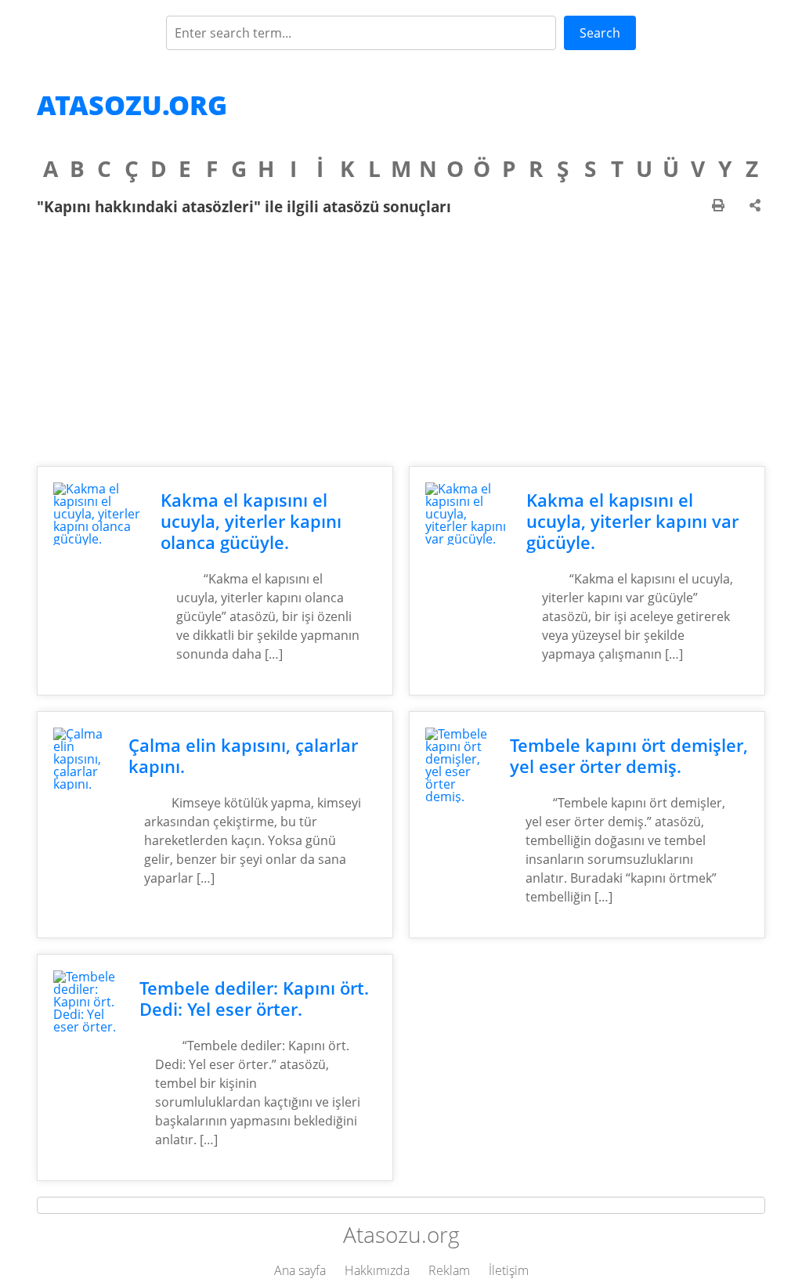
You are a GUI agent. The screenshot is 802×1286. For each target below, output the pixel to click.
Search (600, 33)
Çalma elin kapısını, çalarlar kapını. (243, 755)
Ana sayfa (300, 1270)
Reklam (449, 1270)
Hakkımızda (377, 1270)
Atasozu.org (132, 105)
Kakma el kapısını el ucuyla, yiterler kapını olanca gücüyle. (251, 521)
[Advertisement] (401, 340)
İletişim (509, 1270)
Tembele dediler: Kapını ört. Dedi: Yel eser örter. (254, 998)
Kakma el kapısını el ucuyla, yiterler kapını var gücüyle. (632, 521)
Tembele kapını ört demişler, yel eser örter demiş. (629, 755)
